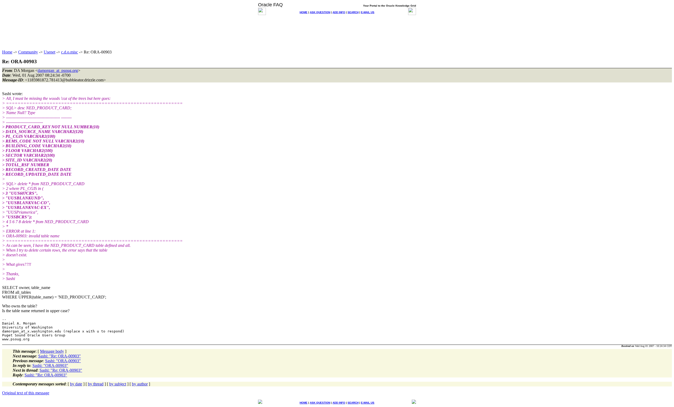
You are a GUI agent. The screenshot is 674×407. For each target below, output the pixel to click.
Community (28, 52)
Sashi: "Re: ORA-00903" (59, 356)
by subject (117, 384)
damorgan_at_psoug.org (58, 70)
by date (76, 384)
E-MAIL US (367, 12)
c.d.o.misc (69, 52)
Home (7, 52)
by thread (95, 384)
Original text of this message (25, 393)
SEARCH (353, 12)
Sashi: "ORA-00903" (63, 361)
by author (140, 384)
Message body (52, 351)
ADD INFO (339, 12)
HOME (304, 12)
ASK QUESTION (320, 12)
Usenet (49, 52)
